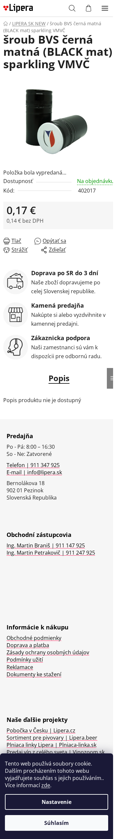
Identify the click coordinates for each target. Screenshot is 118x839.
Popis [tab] (59, 378)
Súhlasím (56, 823)
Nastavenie (56, 802)
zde (45, 785)
